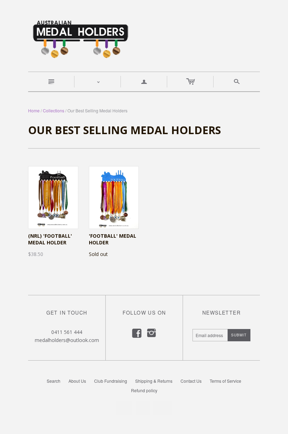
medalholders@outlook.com (67, 340)
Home (34, 110)
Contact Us (191, 381)
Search (53, 381)
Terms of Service (225, 381)
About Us (77, 381)
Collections (53, 110)
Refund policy (144, 390)
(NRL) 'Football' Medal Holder (50, 239)
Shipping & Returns (153, 381)
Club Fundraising (110, 381)
